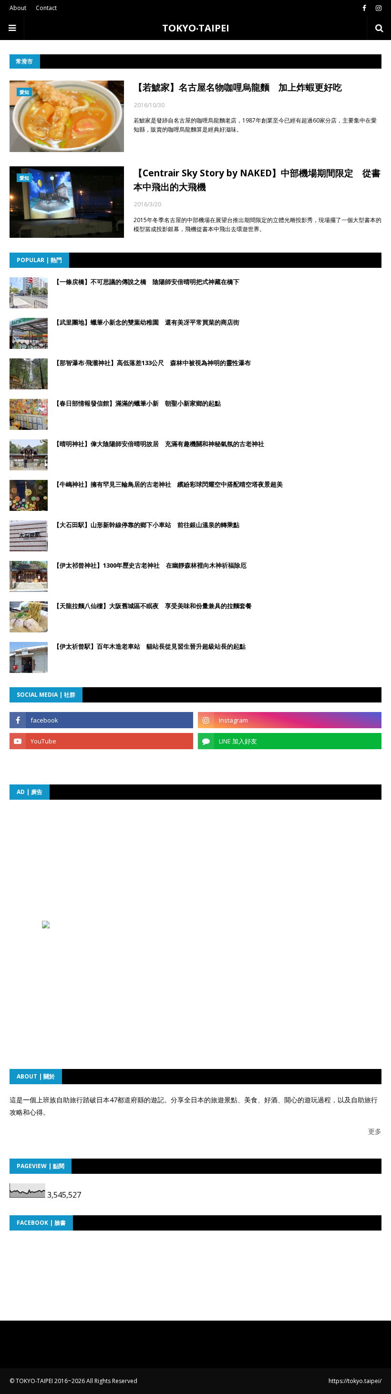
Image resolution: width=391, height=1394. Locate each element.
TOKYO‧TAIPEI (195, 27)
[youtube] (101, 741)
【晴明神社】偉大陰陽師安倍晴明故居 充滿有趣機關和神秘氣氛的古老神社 (158, 443)
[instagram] (377, 8)
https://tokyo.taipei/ (355, 1381)
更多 (374, 1131)
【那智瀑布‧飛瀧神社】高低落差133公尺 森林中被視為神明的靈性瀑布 (152, 362)
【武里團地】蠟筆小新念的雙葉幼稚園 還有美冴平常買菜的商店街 (146, 322)
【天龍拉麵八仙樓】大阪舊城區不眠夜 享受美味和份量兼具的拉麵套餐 (152, 605)
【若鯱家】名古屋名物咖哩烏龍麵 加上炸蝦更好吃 (238, 87)
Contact (46, 8)
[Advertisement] (123, 868)
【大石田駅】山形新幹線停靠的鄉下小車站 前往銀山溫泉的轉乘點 (146, 524)
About (18, 8)
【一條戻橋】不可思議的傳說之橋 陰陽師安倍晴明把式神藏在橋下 (146, 281)
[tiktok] (101, 762)
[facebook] (364, 8)
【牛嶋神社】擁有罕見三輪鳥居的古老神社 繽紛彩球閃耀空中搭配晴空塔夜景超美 (168, 484)
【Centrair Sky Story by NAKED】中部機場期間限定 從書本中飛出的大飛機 (257, 180)
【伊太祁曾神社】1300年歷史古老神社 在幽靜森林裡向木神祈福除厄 (150, 565)
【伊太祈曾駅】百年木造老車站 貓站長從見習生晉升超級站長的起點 (149, 646)
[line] (289, 741)
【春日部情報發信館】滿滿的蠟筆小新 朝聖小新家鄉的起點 (137, 403)
